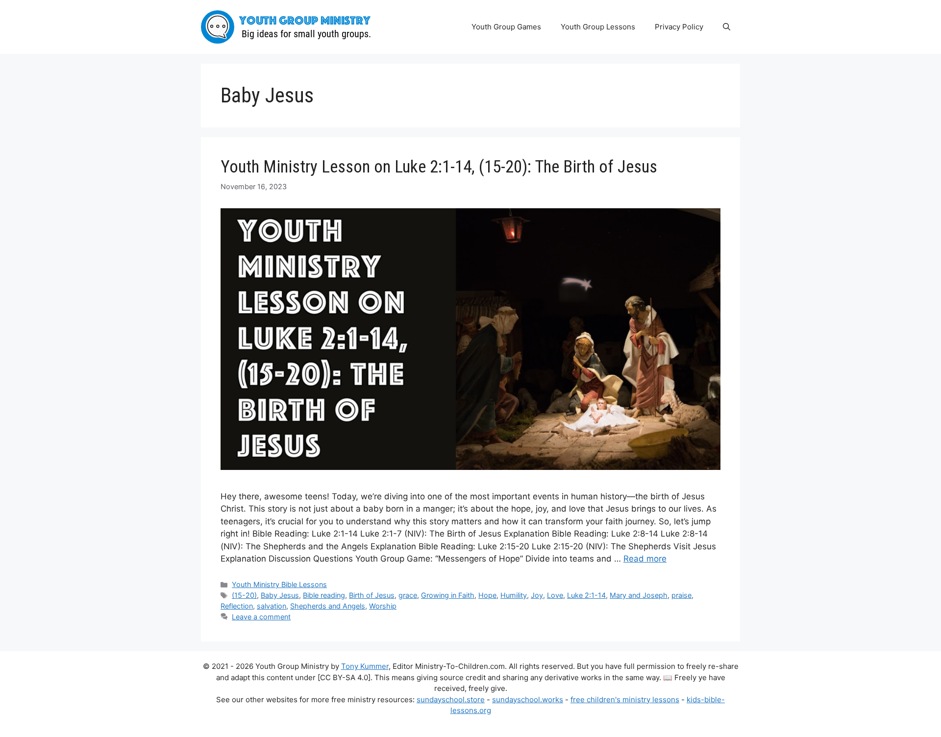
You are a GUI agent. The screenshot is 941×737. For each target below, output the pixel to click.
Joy (537, 595)
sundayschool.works (527, 699)
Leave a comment (261, 617)
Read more (645, 559)
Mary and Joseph (639, 595)
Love (555, 595)
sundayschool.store (451, 699)
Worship (382, 606)
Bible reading (324, 595)
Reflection (237, 606)
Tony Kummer (365, 666)
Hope (487, 595)
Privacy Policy (679, 26)
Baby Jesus (280, 595)
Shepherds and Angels (327, 606)
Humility (513, 595)
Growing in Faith (447, 595)
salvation (271, 606)
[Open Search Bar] (726, 27)
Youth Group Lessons (598, 26)
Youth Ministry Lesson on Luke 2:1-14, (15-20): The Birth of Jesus (439, 167)
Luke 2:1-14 (586, 595)
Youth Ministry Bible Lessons (279, 584)
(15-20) (244, 595)
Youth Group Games (506, 26)
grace (407, 595)
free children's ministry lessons (624, 699)
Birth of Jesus (372, 595)
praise (681, 595)
